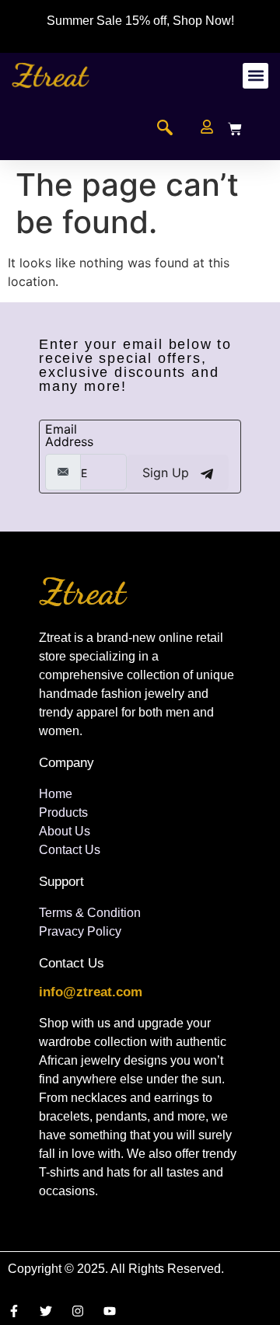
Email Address (69, 435)
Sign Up (167, 472)
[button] (255, 76)
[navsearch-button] (164, 129)
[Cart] (235, 129)
